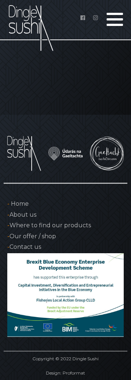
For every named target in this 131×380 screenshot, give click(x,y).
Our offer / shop (31, 236)
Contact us (24, 246)
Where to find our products (49, 225)
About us (21, 214)
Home (18, 203)
